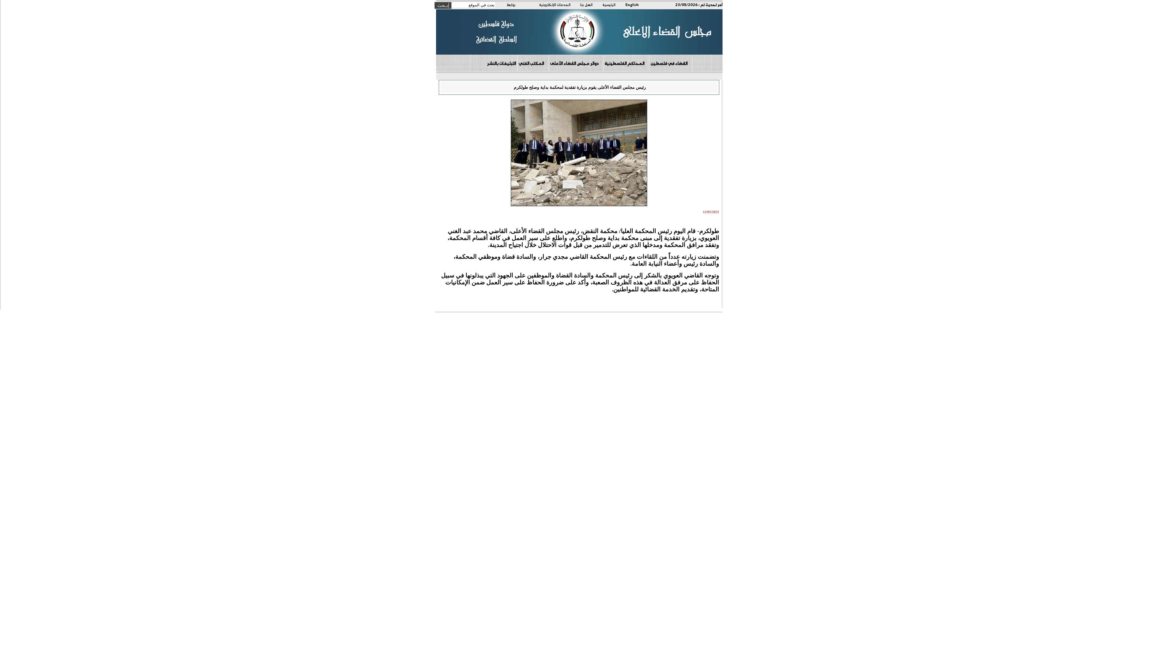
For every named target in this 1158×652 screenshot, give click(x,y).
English (632, 4)
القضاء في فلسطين (669, 63)
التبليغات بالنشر (501, 63)
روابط (511, 4)
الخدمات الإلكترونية (555, 4)
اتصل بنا (586, 4)
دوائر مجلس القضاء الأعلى (574, 63)
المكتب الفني (531, 63)
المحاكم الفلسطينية (624, 63)
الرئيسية (609, 4)
